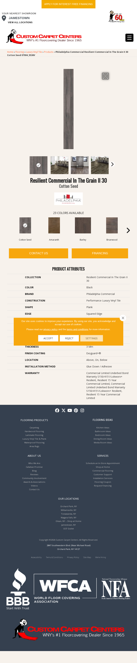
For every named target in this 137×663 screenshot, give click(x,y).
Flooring (19, 51)
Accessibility (36, 557)
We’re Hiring (100, 557)
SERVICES (102, 455)
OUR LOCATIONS (68, 498)
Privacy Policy (73, 557)
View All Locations (20, 22)
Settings (92, 338)
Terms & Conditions (54, 557)
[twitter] (63, 410)
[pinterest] (76, 410)
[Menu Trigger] (129, 38)
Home (10, 51)
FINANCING (100, 253)
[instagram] (82, 410)
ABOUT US (34, 455)
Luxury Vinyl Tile (34, 51)
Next (111, 163)
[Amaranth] (54, 225)
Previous (25, 163)
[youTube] (69, 410)
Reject (69, 338)
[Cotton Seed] (25, 225)
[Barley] (82, 225)
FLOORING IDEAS (103, 420)
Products (48, 51)
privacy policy (50, 329)
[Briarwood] (111, 225)
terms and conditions (77, 329)
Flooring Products (34, 420)
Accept (48, 338)
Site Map (87, 557)
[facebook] (57, 410)
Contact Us (38, 253)
